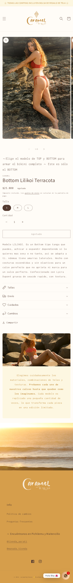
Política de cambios (19, 514)
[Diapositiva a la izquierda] (29, 149)
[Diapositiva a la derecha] (44, 149)
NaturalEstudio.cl (52, 577)
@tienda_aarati (17, 541)
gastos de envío (32, 193)
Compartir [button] (12, 322)
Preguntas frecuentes (20, 521)
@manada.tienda (17, 548)
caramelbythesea (26, 577)
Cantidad (8, 215)
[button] (4, 18)
